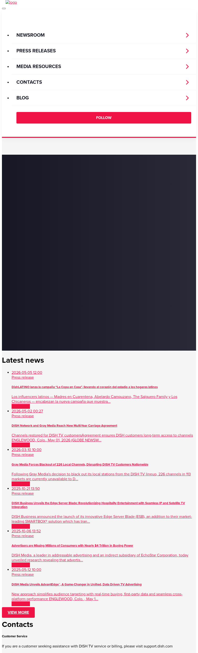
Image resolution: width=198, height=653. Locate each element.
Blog (22, 98)
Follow (104, 117)
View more (18, 612)
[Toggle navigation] (4, 8)
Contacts (29, 82)
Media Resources (38, 66)
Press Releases (36, 51)
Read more (21, 406)
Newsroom (30, 35)
